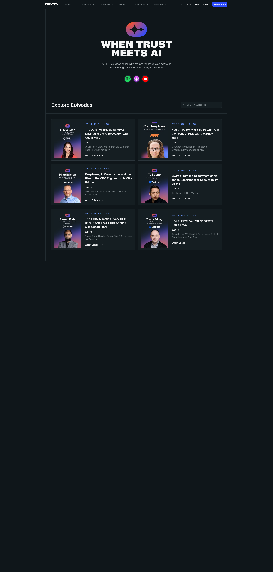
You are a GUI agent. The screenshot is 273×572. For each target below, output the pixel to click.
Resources (140, 4)
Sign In (206, 4)
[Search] (180, 4)
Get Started (220, 4)
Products (69, 4)
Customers (105, 4)
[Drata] (52, 4)
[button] (93, 140)
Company (158, 4)
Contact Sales (192, 4)
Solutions (86, 4)
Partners (123, 4)
